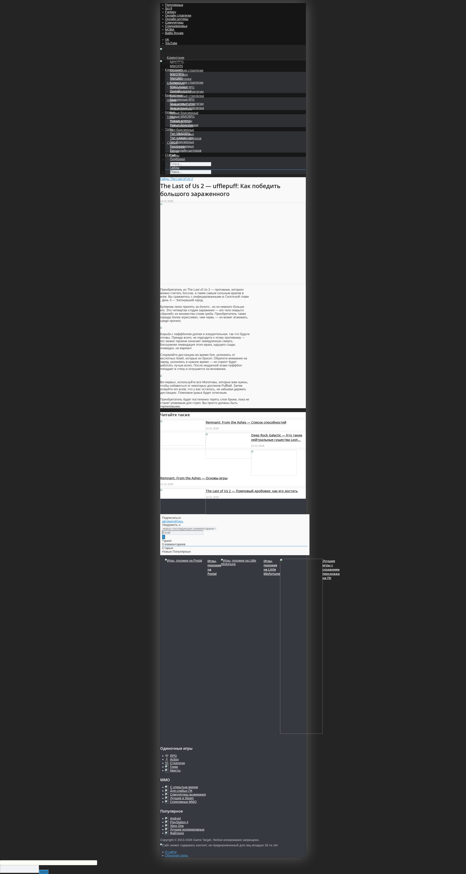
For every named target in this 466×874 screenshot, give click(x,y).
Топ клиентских (181, 138)
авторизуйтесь (172, 521)
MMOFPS (176, 66)
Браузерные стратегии (187, 104)
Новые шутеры (181, 121)
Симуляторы (174, 22)
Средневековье (176, 26)
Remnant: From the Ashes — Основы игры (194, 478)
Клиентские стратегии (186, 70)
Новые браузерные (184, 113)
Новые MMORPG (182, 116)
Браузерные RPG (182, 99)
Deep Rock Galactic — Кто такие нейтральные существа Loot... (276, 437)
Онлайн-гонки (180, 91)
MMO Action (179, 87)
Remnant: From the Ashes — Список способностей (246, 422)
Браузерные (174, 95)
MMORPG (177, 74)
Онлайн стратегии (178, 15)
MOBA (169, 29)
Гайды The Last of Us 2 (176, 179)
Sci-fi (168, 8)
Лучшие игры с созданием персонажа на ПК (331, 569)
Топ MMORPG (180, 133)
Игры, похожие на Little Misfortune (272, 567)
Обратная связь (176, 855)
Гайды (174, 167)
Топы (169, 129)
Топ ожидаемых (182, 146)
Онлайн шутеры (176, 19)
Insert (44, 872)
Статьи (170, 155)
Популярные (174, 5)
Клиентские (175, 57)
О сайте (171, 852)
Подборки (177, 159)
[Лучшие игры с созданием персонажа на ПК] (301, 650)
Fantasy (170, 12)
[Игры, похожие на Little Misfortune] (242, 650)
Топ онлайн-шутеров (185, 150)
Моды (174, 163)
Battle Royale (174, 33)
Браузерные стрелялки (187, 96)
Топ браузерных (182, 130)
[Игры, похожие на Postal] (186, 650)
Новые (170, 112)
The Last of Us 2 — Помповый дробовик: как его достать (252, 491)
